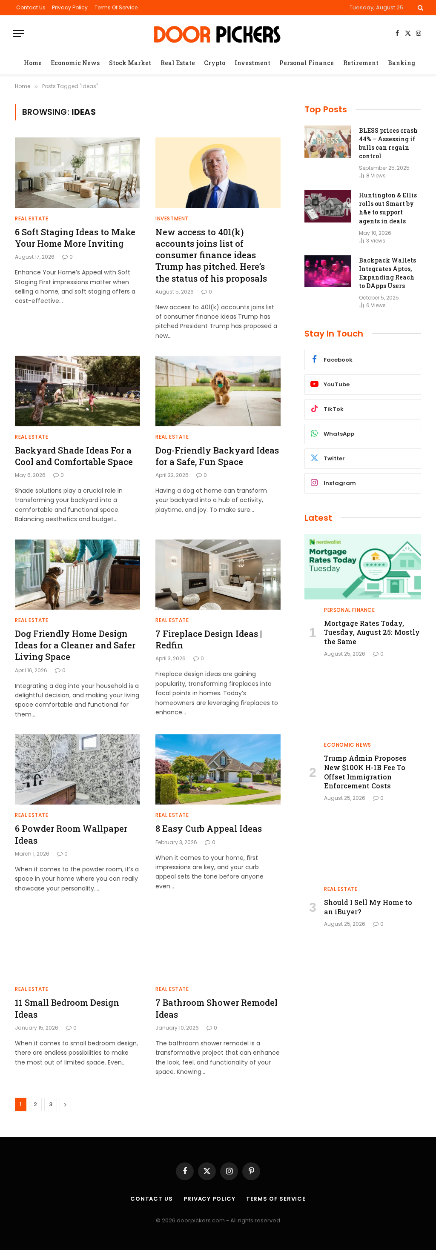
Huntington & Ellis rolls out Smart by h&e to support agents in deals (388, 208)
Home (33, 63)
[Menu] (18, 33)
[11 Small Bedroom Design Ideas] (77, 943)
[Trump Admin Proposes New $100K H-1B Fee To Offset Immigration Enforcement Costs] (362, 701)
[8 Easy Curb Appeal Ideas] (218, 769)
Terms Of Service (116, 7)
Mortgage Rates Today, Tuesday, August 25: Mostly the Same (372, 632)
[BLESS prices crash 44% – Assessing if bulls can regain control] (327, 142)
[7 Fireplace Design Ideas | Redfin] (218, 574)
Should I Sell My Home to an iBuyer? (368, 907)
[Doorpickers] (218, 33)
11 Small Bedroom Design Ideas (67, 1008)
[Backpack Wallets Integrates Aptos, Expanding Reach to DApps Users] (327, 271)
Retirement (361, 63)
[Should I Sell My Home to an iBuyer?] (362, 846)
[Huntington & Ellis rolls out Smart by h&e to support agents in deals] (327, 206)
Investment (252, 63)
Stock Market (130, 63)
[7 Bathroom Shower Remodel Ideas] (218, 943)
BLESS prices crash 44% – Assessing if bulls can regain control (388, 143)
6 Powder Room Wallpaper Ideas (71, 834)
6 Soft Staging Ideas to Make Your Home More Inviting (75, 237)
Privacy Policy (70, 7)
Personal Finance (306, 63)
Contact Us (31, 7)
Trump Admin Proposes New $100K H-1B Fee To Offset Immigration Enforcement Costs (365, 771)
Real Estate (178, 63)
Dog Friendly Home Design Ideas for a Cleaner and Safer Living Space (75, 645)
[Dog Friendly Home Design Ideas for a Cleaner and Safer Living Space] (77, 574)
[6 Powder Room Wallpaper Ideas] (77, 769)
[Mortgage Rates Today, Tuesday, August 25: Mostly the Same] (362, 566)
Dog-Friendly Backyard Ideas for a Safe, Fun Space (217, 456)
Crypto (214, 63)
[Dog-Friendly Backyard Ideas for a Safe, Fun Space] (218, 391)
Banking (401, 63)
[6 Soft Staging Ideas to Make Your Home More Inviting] (77, 172)
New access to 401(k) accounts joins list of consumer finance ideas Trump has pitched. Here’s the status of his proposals (211, 255)
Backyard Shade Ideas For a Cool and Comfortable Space (74, 456)
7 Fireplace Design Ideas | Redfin (208, 639)
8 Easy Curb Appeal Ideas (208, 828)
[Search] (419, 7)
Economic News (75, 63)
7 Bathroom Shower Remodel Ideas (216, 1008)
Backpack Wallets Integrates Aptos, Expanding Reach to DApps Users (387, 273)
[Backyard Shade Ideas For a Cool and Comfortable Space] (77, 391)
